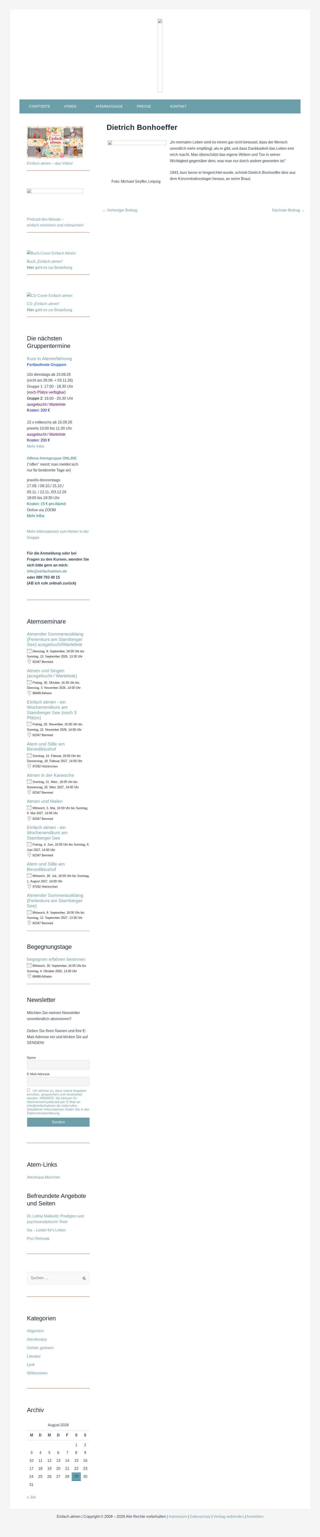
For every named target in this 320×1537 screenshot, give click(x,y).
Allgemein (35, 1331)
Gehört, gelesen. (40, 1348)
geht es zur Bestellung (49, 268)
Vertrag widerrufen (228, 1517)
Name (31, 1057)
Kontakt (178, 106)
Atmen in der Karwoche (50, 775)
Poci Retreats (38, 1239)
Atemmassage (109, 106)
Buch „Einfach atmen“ (45, 261)
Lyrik (31, 1365)
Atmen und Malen (45, 801)
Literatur (34, 1356)
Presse (144, 106)
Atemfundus (37, 1339)
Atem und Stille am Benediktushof (46, 746)
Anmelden (255, 1517)
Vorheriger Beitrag (119, 210)
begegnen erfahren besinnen (56, 959)
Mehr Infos (35, 446)
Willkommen (37, 1373)
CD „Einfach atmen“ (44, 304)
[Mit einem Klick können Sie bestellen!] (51, 254)
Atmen (70, 106)
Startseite (39, 106)
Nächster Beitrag (288, 210)
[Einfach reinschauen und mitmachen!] (55, 143)
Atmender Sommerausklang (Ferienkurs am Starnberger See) (55, 900)
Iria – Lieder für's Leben (46, 1230)
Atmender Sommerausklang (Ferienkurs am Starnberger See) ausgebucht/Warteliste (55, 639)
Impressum (178, 1517)
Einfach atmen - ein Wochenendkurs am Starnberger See (47, 832)
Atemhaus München (43, 1177)
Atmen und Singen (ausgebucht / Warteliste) (52, 673)
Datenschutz (200, 1517)
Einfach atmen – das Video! (50, 163)
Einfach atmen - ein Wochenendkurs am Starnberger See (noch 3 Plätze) (52, 710)
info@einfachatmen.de (47, 571)
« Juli (31, 1497)
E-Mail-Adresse (38, 1074)
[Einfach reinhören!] (55, 202)
